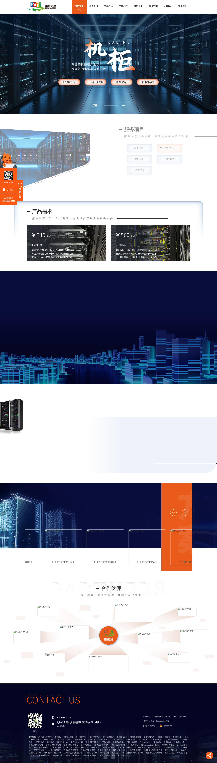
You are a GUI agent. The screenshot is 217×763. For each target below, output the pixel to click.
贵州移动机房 (122, 737)
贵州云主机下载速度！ (45, 562)
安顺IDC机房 (57, 755)
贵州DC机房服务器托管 (153, 750)
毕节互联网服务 (40, 750)
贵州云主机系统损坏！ (171, 562)
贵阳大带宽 (143, 740)
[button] (96, 105)
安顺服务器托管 (43, 755)
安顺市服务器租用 (90, 755)
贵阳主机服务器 (77, 742)
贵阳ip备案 (105, 742)
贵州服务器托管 (168, 745)
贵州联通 (167, 742)
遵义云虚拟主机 (108, 747)
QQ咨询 (10, 190)
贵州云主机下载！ (129, 562)
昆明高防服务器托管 (135, 753)
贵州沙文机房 (47, 740)
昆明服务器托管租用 (154, 753)
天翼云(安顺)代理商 (107, 755)
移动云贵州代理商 (102, 745)
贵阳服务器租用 (157, 740)
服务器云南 (104, 753)
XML (175, 717)
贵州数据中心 (81, 737)
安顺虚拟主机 (123, 755)
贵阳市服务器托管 (71, 745)
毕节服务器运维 (170, 747)
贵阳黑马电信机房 (63, 740)
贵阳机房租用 (117, 740)
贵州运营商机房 (79, 740)
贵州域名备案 (118, 742)
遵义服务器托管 (93, 747)
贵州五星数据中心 (41, 747)
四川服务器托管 (171, 750)
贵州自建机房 (135, 737)
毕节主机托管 (140, 747)
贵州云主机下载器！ (87, 562)
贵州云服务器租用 (36, 745)
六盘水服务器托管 (88, 750)
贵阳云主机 (39, 742)
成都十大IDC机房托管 (52, 753)
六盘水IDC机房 (55, 750)
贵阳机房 (91, 740)
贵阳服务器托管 (172, 740)
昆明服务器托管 (118, 753)
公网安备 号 (167, 726)
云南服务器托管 (91, 753)
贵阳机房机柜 (130, 740)
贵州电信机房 (95, 737)
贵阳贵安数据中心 (119, 745)
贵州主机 (50, 742)
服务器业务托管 (119, 750)
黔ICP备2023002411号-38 (161, 721)
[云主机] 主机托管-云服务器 (61, 747)
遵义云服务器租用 (125, 747)
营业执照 (151, 726)
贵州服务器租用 (163, 737)
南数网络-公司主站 (44, 737)
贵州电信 (157, 742)
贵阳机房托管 (103, 740)
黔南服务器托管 (104, 750)
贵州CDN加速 (145, 742)
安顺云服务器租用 (72, 755)
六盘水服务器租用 (71, 750)
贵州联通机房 (108, 737)
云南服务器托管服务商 (73, 753)
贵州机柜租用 (131, 742)
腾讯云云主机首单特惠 (150, 745)
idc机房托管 (133, 745)
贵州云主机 (68, 737)
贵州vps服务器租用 (53, 745)
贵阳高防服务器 (92, 742)
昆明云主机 (169, 753)
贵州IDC (58, 737)
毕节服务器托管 (154, 747)
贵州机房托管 (149, 737)
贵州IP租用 (177, 737)
